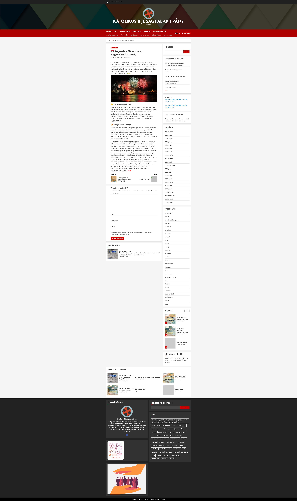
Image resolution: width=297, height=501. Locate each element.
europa (154, 432)
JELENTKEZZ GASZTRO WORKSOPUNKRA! (172, 82)
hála (153, 435)
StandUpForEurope (170, 277)
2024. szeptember (170, 165)
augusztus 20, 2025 (120, 57)
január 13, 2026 (179, 391)
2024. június (168, 172)
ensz (153, 429)
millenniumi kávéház (158, 445)
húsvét (167, 240)
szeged (162, 452)
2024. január (168, 189)
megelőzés (181, 442)
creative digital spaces (163, 425)
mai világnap (169, 264)
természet (168, 290)
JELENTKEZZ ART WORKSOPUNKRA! (176, 76)
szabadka (154, 452)
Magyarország (171, 442)
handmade (168, 233)
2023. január (168, 202)
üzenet (172, 459)
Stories (167, 280)
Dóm (174, 425)
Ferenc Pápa (162, 432)
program (174, 445)
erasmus (167, 223)
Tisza (153, 455)
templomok (184, 452)
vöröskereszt (169, 297)
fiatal (169, 432)
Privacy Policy (168, 35)
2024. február (169, 185)
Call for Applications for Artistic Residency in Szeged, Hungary (125, 253)
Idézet (167, 243)
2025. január (168, 162)
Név (112, 214)
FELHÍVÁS (168, 227)
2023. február (169, 199)
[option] (177, 320)
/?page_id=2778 (169, 107)
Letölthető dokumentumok (139, 35)
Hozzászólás (115, 193)
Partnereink (147, 31)
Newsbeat (168, 267)
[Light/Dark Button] (176, 33)
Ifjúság (167, 247)
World (167, 301)
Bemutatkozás (124, 31)
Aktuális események (112, 35)
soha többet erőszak (165, 449)
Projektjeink (136, 31)
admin (113, 57)
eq (157, 429)
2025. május (168, 148)
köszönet (161, 442)
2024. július (168, 169)
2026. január (168, 135)
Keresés (169, 47)
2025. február (169, 159)
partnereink (168, 274)
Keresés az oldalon (161, 403)
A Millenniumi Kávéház (159, 31)
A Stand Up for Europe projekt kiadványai (147, 253)
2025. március (169, 155)
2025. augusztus (169, 138)
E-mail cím (114, 220)
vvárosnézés (175, 455)
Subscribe (187, 33)
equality (163, 429)
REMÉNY (154, 449)
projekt (182, 445)
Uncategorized (114, 47)
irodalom (167, 250)
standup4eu (177, 449)
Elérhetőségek (156, 35)
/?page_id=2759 (169, 101)
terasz (167, 287)
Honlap (113, 227)
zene (166, 304)
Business (167, 216)
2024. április (168, 179)
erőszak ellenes (179, 429)
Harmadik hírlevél (170, 88)
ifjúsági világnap (168, 435)
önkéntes (164, 459)
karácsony (168, 253)
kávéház (167, 257)
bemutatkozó (169, 213)
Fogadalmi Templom (179, 432)
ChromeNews (153, 499)
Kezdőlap (109, 31)
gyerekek (168, 230)
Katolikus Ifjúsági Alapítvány (148, 21)
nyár (166, 270)
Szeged (167, 284)
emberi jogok (182, 425)
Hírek (115, 31)
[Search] (179, 33)
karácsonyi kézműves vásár (160, 439)
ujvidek (159, 455)
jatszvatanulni (179, 435)
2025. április (168, 152)
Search (184, 408)
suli (184, 449)
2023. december (169, 192)
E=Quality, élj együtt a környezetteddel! (177, 119)
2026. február (169, 132)
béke (153, 425)
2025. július (168, 142)
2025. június (168, 145)
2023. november (169, 196)
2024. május (168, 175)
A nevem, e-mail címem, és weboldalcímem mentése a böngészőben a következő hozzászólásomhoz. (132, 234)
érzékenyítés (155, 459)
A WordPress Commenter (177, 121)
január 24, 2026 (181, 322)
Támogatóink (124, 35)
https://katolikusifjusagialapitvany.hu (176, 99)
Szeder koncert (179, 389)
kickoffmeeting (174, 439)
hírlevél (167, 237)
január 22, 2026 (181, 332)
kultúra (167, 260)
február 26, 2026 (124, 256)
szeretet (176, 452)
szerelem (169, 452)
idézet (158, 435)
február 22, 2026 (139, 255)
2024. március (169, 182)
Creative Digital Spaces (172, 220)
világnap (166, 455)
